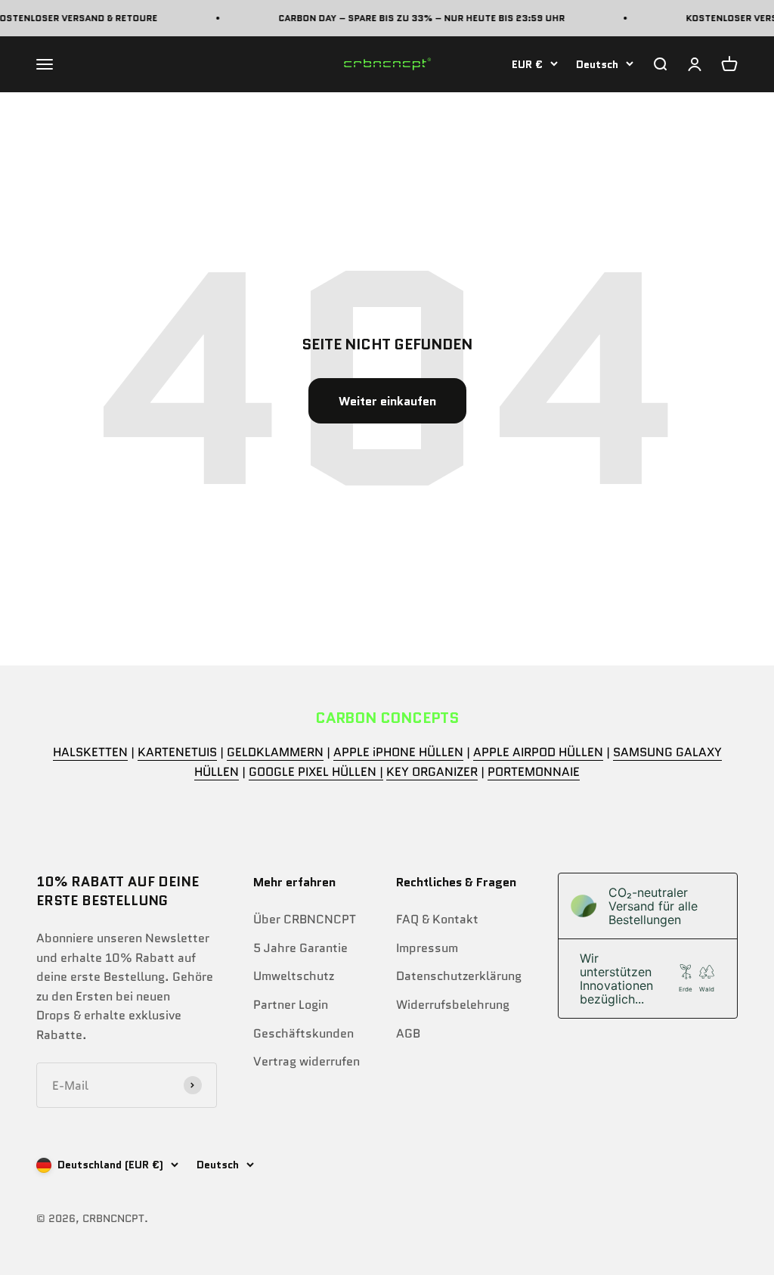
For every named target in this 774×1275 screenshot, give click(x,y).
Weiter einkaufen (387, 401)
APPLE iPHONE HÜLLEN (398, 752)
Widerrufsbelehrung (452, 1004)
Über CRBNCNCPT (304, 919)
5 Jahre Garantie (300, 948)
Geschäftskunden (303, 1033)
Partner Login (290, 1004)
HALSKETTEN (90, 752)
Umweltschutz (293, 976)
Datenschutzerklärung (459, 976)
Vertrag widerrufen (306, 1061)
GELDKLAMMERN (275, 752)
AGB (408, 1033)
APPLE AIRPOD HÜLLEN (538, 752)
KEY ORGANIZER (432, 771)
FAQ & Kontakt (437, 919)
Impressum (427, 948)
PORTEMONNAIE (534, 771)
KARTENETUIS (177, 752)
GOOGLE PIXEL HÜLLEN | (316, 771)
